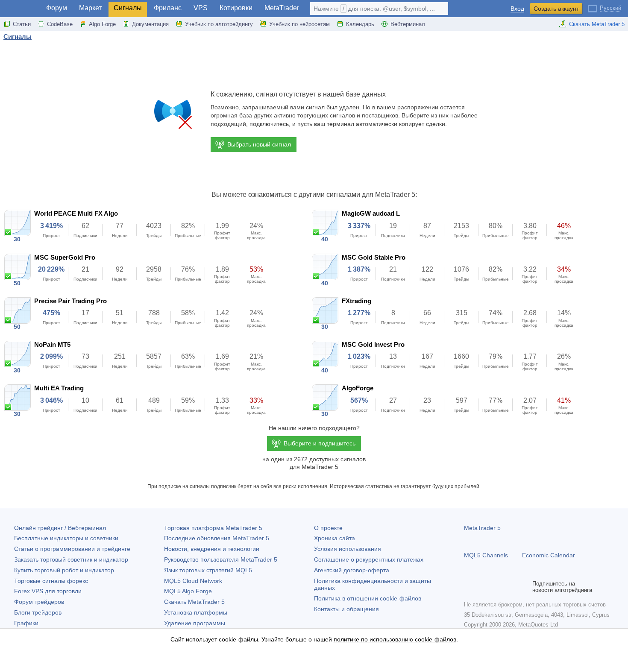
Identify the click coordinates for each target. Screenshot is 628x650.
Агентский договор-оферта (351, 570)
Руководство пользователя (220, 559)
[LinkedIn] (524, 587)
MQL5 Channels (486, 555)
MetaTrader (281, 8)
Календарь (360, 24)
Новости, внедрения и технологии (211, 548)
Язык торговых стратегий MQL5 (208, 570)
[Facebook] (469, 587)
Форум (56, 8)
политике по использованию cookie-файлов (395, 639)
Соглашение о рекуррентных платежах (368, 559)
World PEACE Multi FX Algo (76, 213)
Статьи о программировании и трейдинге (72, 548)
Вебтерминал (407, 24)
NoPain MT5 (52, 344)
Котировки (236, 8)
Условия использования (347, 548)
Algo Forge (102, 24)
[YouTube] (510, 587)
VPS (201, 8)
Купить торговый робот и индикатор (64, 570)
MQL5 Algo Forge (188, 591)
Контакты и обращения (346, 609)
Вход (517, 9)
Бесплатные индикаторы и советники (66, 538)
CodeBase (60, 24)
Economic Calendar (548, 555)
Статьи (22, 24)
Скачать (194, 601)
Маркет (90, 8)
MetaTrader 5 (482, 527)
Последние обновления (216, 538)
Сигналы (128, 8)
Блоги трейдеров (38, 612)
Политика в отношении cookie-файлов (367, 598)
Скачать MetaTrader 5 (597, 24)
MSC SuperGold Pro (64, 257)
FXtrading (356, 301)
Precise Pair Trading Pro (70, 301)
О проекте (328, 527)
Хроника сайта (334, 538)
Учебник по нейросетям (299, 24)
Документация (150, 24)
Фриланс (168, 8)
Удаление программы (194, 623)
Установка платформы (195, 612)
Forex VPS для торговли (48, 591)
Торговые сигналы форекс (51, 580)
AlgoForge (357, 388)
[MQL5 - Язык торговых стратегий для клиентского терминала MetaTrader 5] (20, 9)
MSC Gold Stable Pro (373, 257)
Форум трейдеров (39, 601)
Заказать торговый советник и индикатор (71, 559)
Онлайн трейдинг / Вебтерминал (60, 527)
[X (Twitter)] (496, 587)
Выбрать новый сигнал (259, 144)
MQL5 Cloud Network (193, 580)
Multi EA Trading (59, 388)
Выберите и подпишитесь (319, 443)
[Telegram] (483, 587)
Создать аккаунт (556, 8)
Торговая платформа (213, 527)
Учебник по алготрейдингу (219, 24)
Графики (26, 623)
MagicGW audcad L (371, 213)
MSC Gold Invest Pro (373, 344)
